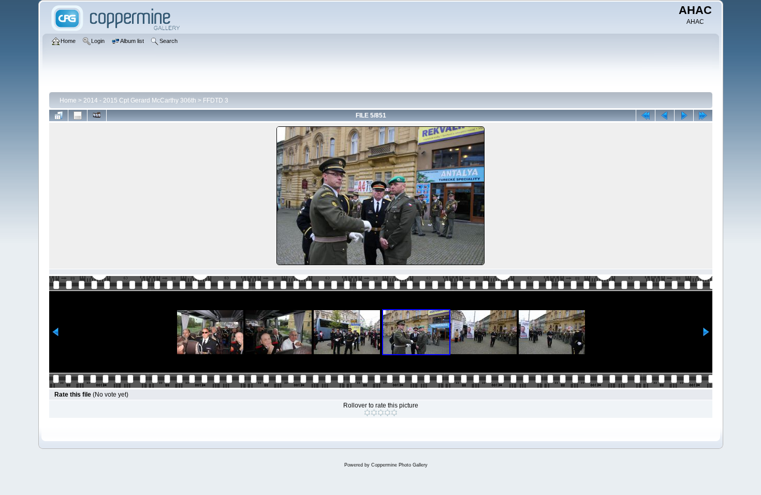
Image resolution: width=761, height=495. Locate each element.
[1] (367, 412)
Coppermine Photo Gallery (399, 465)
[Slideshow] (96, 115)
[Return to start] (645, 115)
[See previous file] (664, 115)
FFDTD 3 (215, 100)
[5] (394, 412)
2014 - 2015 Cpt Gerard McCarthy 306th (139, 100)
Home (68, 100)
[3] (380, 412)
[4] (387, 412)
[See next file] (684, 115)
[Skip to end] (703, 115)
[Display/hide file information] (77, 115)
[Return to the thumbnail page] (58, 115)
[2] (374, 412)
